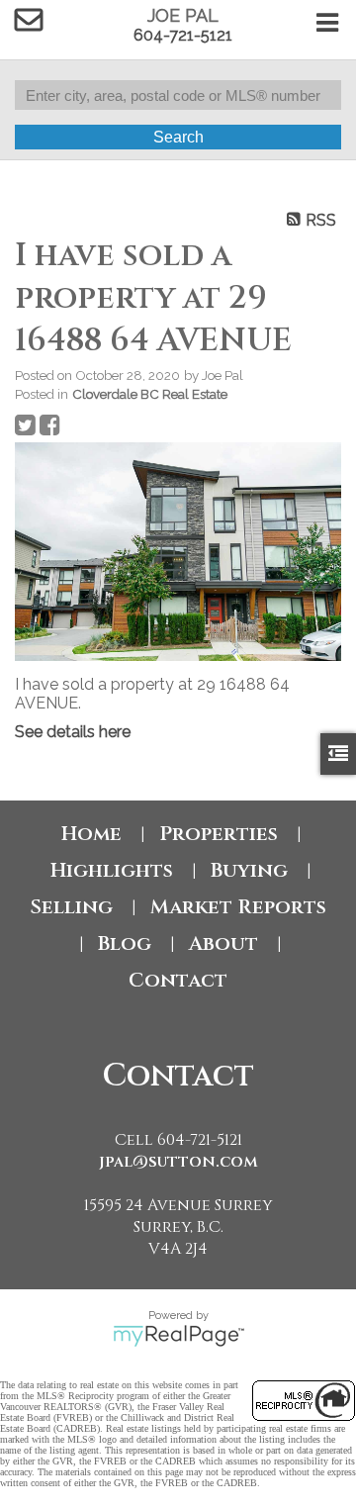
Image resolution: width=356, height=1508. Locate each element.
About (223, 943)
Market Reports (238, 907)
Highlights (111, 870)
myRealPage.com (178, 1336)
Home (91, 833)
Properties (218, 833)
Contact (178, 980)
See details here (73, 731)
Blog (124, 943)
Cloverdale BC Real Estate (149, 394)
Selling (71, 907)
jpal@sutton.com (178, 1162)
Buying (249, 870)
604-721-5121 (183, 35)
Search (178, 137)
